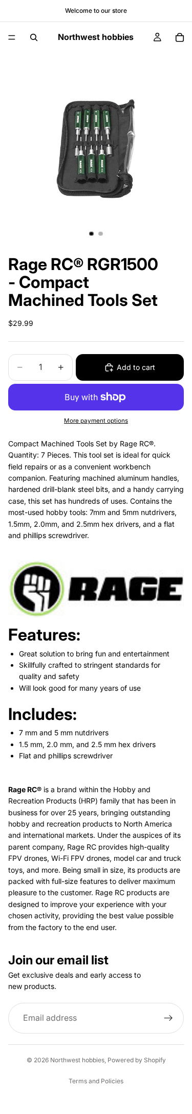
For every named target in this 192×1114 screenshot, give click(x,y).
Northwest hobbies (77, 1060)
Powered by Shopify (137, 1060)
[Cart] (179, 37)
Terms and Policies (96, 1081)
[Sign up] (168, 1018)
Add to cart (136, 367)
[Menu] (12, 37)
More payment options (96, 420)
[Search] (34, 37)
